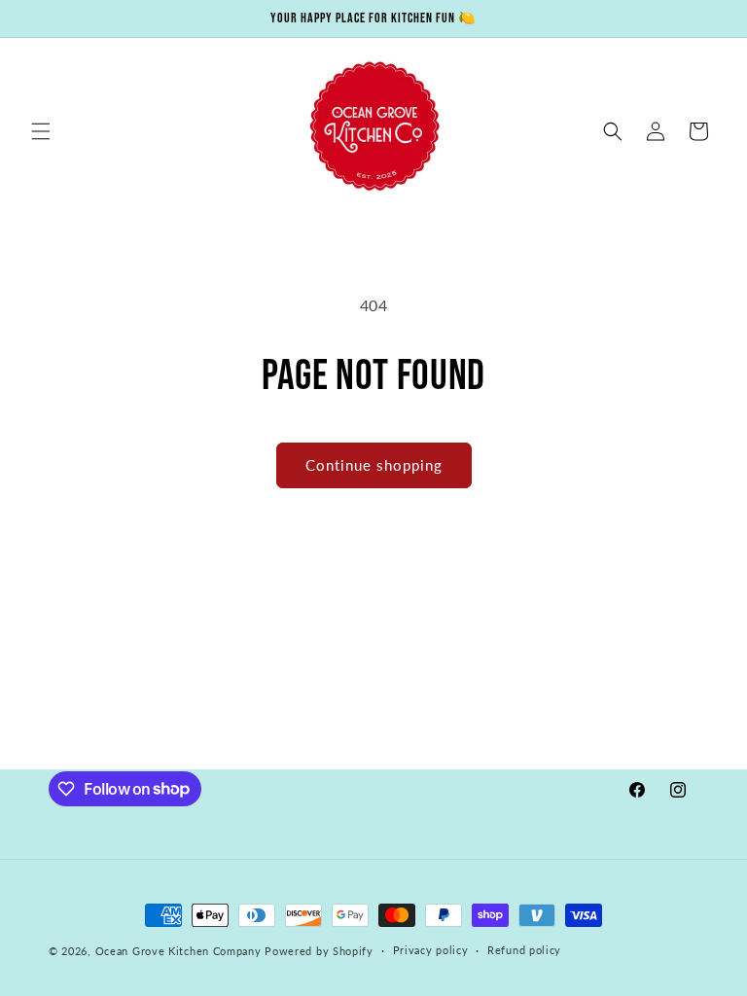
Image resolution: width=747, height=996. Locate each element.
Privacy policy (431, 949)
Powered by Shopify (319, 950)
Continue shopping (374, 465)
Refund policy (524, 949)
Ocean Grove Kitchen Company (178, 950)
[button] (40, 131)
